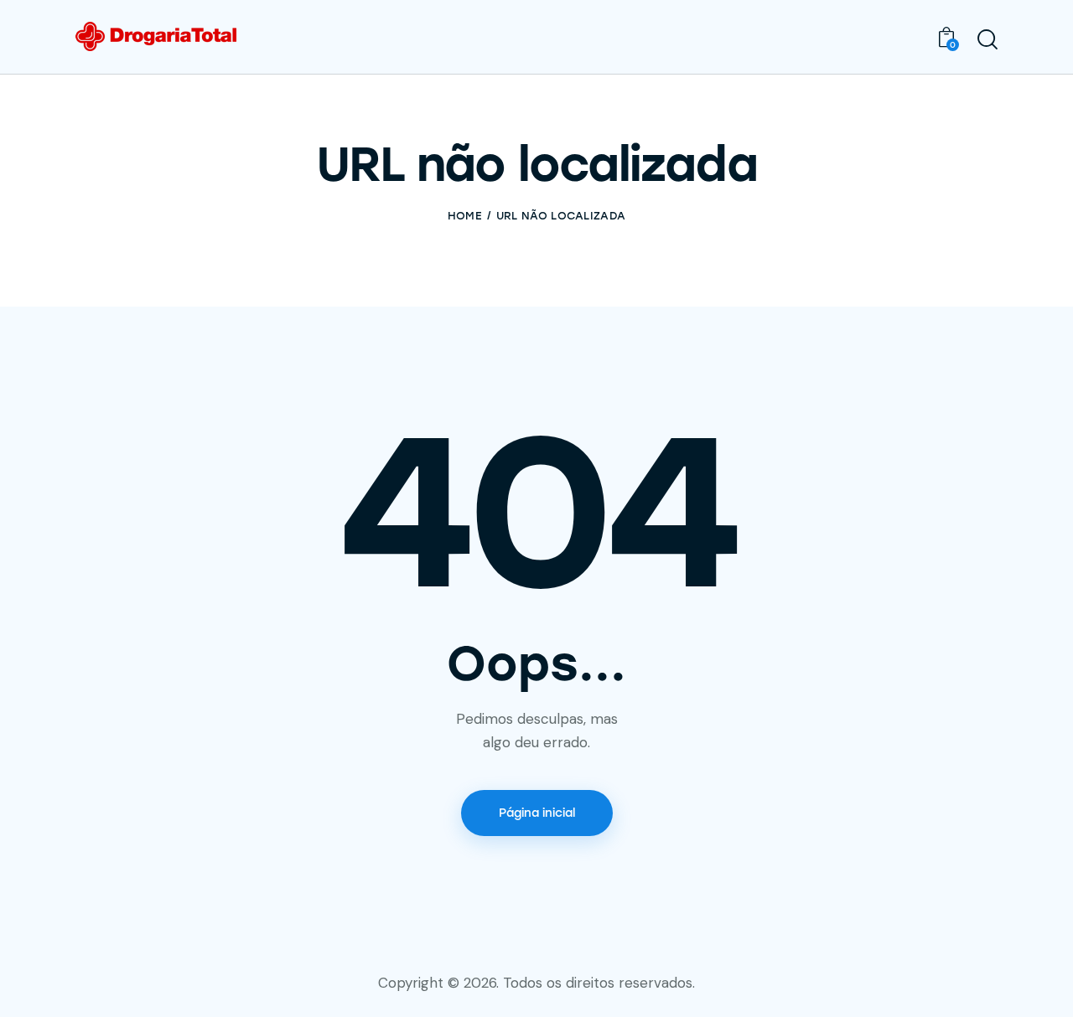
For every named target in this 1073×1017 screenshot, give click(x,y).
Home (465, 215)
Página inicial (537, 813)
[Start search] (987, 39)
